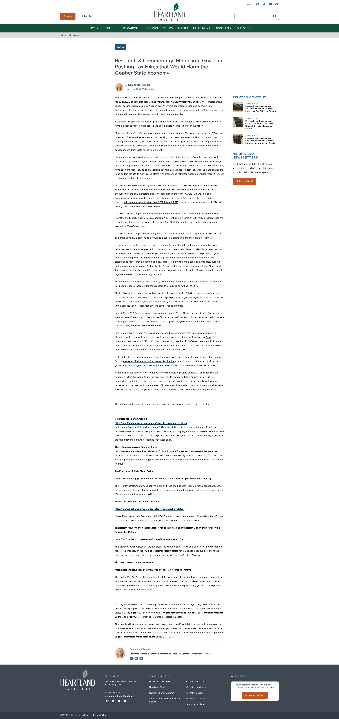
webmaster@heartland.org (119, 696)
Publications (129, 28)
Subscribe (86, 16)
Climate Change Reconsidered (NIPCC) (164, 700)
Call (131, 658)
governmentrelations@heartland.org (136, 637)
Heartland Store (157, 687)
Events (183, 28)
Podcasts (151, 28)
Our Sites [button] (243, 28)
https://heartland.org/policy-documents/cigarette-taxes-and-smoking (151, 423)
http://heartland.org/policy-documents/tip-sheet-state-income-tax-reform (153, 570)
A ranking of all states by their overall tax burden (149, 361)
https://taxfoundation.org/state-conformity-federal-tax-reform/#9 (149, 539)
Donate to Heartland (254, 695)
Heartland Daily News (160, 681)
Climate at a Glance (196, 687)
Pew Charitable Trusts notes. (146, 326)
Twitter (141, 658)
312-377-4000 (113, 692)
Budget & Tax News (141, 613)
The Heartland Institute (169, 11)
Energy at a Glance (196, 699)
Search (275, 16)
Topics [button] (90, 28)
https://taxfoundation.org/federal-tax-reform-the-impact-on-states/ (149, 509)
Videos (168, 28)
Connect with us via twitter (264, 4)
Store (249, 4)
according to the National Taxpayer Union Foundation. (161, 317)
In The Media (201, 28)
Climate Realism (194, 693)
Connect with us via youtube (270, 4)
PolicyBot (133, 617)
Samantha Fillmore (139, 85)
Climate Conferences (197, 681)
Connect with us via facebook (257, 4)
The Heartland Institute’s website (179, 613)
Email (136, 658)
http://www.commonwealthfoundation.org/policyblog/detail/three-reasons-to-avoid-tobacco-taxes (166, 451)
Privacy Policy (99, 715)
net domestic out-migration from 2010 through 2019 (151, 202)
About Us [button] (222, 28)
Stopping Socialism (196, 704)
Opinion (108, 28)
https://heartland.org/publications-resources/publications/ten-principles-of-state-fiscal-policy (163, 478)
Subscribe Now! (244, 181)
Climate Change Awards (161, 693)
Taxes (120, 47)
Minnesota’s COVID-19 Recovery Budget (179, 102)
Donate (68, 16)
